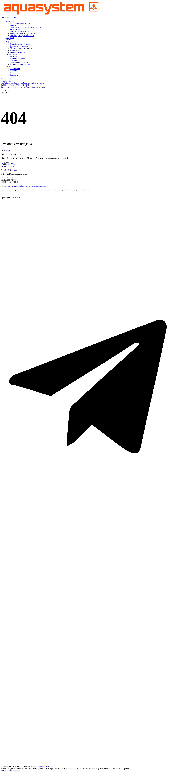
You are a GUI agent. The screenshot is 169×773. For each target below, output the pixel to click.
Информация (11, 42)
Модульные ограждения (19, 31)
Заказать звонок (7, 87)
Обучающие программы (19, 62)
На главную (5, 150)
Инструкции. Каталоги (19, 46)
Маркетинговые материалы (21, 48)
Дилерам (13, 56)
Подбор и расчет (26, 83)
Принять (17, 771)
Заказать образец (12, 83)
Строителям (15, 60)
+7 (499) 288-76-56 (22, 85)
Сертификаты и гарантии (20, 44)
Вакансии (14, 73)
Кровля (13, 25)
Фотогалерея (15, 50)
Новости (13, 71)
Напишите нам (20, 87)
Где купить (10, 38)
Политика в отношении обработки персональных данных (23, 186)
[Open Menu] (3, 90)
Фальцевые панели (20, 23)
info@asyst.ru (12, 170)
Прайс (3, 83)
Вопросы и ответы (17, 52)
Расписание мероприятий (20, 65)
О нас (8, 67)
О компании (15, 69)
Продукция (10, 21)
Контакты (14, 75)
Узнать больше (7, 771)
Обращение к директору (35, 87)
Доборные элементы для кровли (22, 34)
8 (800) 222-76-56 (7, 85)
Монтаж (9, 40)
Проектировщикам (17, 58)
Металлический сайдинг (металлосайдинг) (27, 27)
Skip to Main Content (9, 17)
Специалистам (11, 54)
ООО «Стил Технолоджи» (38, 766)
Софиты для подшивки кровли (22, 36)
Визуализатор (38, 83)
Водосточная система (18, 29)
